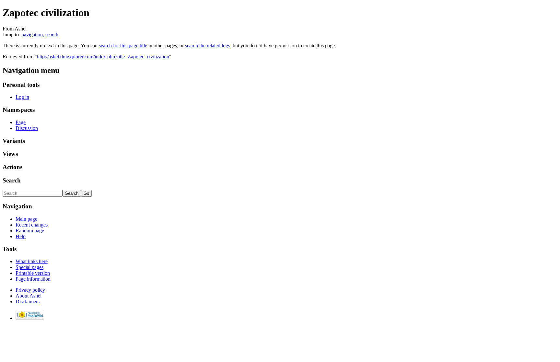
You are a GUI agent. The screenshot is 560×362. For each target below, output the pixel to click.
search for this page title (123, 45)
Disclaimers (28, 301)
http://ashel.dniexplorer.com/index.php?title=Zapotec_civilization (103, 56)
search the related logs (207, 45)
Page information (33, 279)
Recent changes (32, 225)
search (51, 34)
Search (12, 180)
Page (21, 122)
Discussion (27, 128)
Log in (22, 97)
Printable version (33, 273)
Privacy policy (30, 290)
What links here (32, 261)
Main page (26, 219)
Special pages (29, 267)
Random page (30, 230)
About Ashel (28, 295)
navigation (32, 34)
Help (21, 236)
